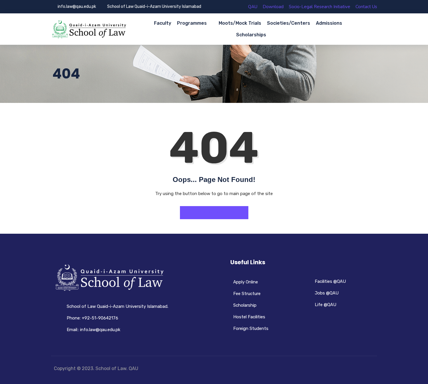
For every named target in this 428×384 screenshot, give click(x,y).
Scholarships (251, 34)
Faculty (162, 23)
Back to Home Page (215, 212)
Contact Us (366, 7)
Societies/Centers (288, 23)
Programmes (192, 23)
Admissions (329, 23)
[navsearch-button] (370, 29)
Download (273, 7)
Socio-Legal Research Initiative (319, 7)
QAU (252, 7)
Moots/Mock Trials (240, 23)
